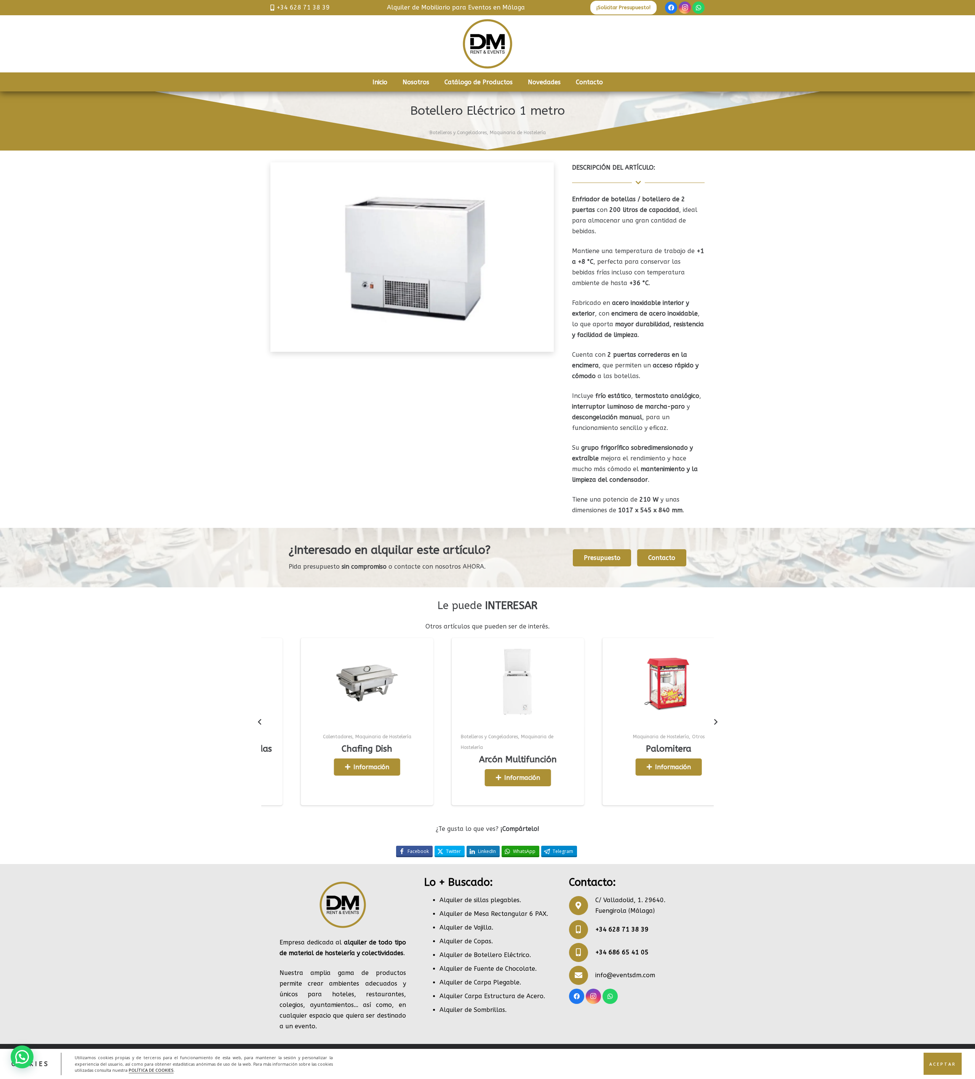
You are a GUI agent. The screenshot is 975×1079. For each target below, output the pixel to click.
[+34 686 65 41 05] (582, 952)
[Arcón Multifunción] (416, 682)
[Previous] (259, 722)
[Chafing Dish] (265, 682)
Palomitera (567, 749)
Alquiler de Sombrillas (472, 1009)
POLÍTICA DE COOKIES (151, 1070)
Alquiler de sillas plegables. (480, 900)
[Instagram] (685, 8)
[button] (22, 1056)
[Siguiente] (715, 722)
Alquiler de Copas (465, 941)
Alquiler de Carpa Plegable (479, 982)
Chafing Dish (265, 749)
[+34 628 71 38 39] (582, 929)
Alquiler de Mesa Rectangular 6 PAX (493, 913)
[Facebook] (671, 8)
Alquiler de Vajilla (466, 927)
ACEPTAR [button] (942, 1063)
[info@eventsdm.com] (582, 975)
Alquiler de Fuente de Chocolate (487, 968)
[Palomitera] (567, 682)
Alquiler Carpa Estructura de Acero (491, 996)
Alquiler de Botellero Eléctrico (484, 955)
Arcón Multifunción (416, 759)
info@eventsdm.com (625, 975)
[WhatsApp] (698, 8)
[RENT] (487, 43)
